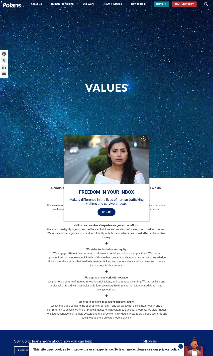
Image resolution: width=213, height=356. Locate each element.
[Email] (4, 74)
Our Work (88, 3)
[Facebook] (4, 54)
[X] (4, 60)
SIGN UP (106, 212)
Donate (161, 4)
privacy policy (169, 349)
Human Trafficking (62, 3)
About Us (36, 3)
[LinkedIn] (4, 67)
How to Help (138, 3)
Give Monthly (184, 4)
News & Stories (113, 3)
